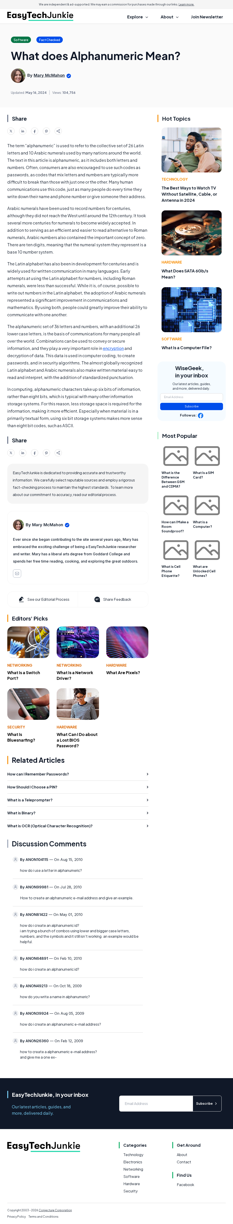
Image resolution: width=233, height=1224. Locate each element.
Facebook (185, 1184)
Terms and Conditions (43, 1216)
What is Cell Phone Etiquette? (171, 571)
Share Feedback (117, 599)
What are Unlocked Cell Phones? (204, 571)
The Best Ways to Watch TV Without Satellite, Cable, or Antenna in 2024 (189, 194)
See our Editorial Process (48, 599)
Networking (19, 665)
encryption (113, 348)
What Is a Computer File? (187, 347)
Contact (184, 1161)
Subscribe (192, 406)
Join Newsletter (207, 16)
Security (16, 727)
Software (172, 339)
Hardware (116, 665)
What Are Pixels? (123, 672)
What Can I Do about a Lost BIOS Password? (77, 740)
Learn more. (186, 4)
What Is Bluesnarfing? (21, 737)
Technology (175, 179)
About (182, 1154)
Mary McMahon (49, 75)
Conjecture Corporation (55, 1210)
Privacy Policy (16, 1216)
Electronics (132, 1161)
